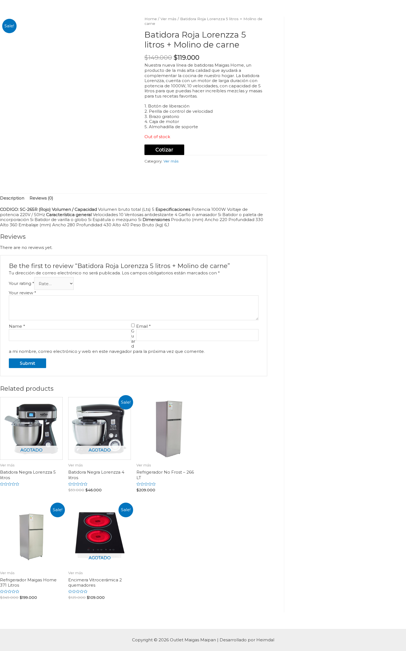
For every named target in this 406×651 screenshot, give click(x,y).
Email (143, 326)
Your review (22, 292)
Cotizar (164, 150)
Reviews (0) (41, 198)
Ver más (168, 19)
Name (17, 326)
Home (150, 19)
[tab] (12, 198)
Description (12, 198)
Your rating (21, 283)
